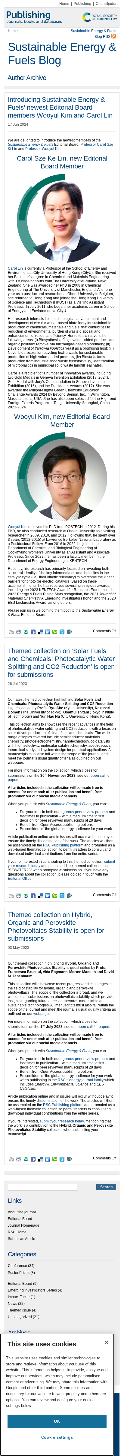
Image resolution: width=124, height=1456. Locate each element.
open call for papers (94, 1027)
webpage (41, 1014)
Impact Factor (19, 1297)
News (12, 1303)
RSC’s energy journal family (81, 1080)
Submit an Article (21, 1239)
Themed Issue (19, 1310)
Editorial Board (20, 1219)
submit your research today (62, 1121)
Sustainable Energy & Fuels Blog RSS (93, 34)
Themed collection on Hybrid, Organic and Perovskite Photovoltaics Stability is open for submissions (56, 926)
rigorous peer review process (84, 812)
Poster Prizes (18, 1273)
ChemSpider (106, 4)
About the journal (22, 1212)
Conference (17, 1266)
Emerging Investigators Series (32, 1290)
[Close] (106, 1342)
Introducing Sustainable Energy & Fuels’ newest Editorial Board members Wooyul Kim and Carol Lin (60, 107)
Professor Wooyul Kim (43, 149)
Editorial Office (20, 878)
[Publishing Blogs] (62, 17)
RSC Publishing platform (63, 845)
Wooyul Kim (17, 527)
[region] (57, 1394)
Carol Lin (15, 268)
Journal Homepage (23, 1225)
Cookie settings (57, 1437)
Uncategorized (20, 1317)
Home (64, 4)
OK (57, 1421)
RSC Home (17, 1232)
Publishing (82, 4)
